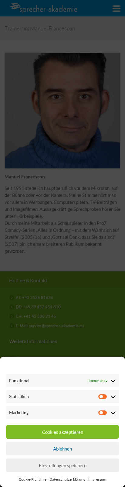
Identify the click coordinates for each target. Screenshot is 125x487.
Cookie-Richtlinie (32, 479)
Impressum (97, 479)
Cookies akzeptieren (62, 432)
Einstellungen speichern (62, 465)
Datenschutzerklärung (67, 479)
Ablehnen (62, 448)
